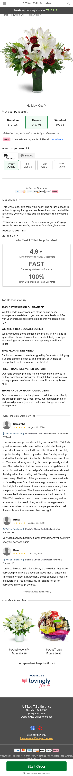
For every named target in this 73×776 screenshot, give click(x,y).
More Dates (62, 165)
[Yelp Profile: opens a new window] (40, 728)
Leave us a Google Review (36, 738)
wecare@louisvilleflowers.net (36, 716)
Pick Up (29, 155)
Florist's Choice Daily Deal (38, 528)
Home (5, 14)
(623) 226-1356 (36, 713)
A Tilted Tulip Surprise (36, 3)
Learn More (56, 139)
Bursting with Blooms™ (36, 433)
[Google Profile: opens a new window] (32, 728)
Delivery (10, 157)
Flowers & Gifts (17, 14)
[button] (66, 768)
